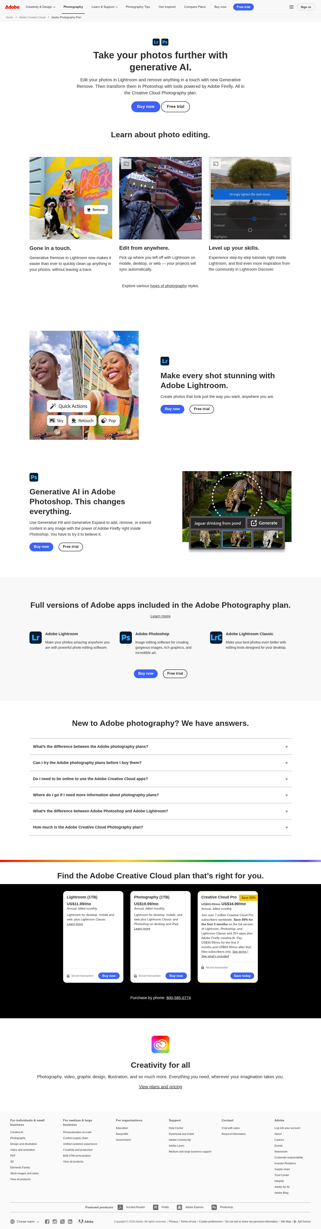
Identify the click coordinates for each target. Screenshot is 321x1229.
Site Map (286, 1221)
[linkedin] (70, 1221)
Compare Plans (195, 6)
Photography (18, 1138)
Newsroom (280, 1151)
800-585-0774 (178, 998)
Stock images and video (24, 1173)
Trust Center (281, 1175)
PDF (13, 1155)
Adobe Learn (176, 1145)
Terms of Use (188, 1221)
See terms (239, 951)
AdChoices (304, 1221)
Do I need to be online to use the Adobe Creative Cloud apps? (90, 779)
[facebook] (47, 1221)
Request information (234, 1134)
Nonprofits (122, 1134)
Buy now (220, 6)
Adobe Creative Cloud (32, 17)
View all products (20, 1179)
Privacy (173, 1221)
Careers (279, 1139)
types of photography (168, 286)
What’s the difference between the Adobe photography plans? (90, 746)
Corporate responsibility (288, 1157)
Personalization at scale (77, 1132)
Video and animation (22, 1149)
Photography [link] (73, 6)
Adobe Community (180, 1139)
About (277, 1134)
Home (9, 17)
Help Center (176, 1128)
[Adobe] (12, 7)
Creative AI (16, 1132)
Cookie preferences (211, 1221)
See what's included (215, 956)
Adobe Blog (281, 1192)
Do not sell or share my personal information (251, 1221)
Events (278, 1145)
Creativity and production (78, 1149)
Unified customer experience (80, 1144)
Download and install (181, 1134)
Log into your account (287, 1128)
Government (123, 1139)
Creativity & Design (39, 6)
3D (12, 1161)
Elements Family (20, 1167)
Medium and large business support (189, 1151)
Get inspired (167, 6)
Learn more (160, 616)
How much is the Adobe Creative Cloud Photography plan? (88, 827)
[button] (291, 6)
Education (122, 1128)
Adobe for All (282, 1186)
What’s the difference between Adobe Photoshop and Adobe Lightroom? (100, 811)
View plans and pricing (160, 1086)
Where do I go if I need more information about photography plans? (96, 795)
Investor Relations (285, 1163)
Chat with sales (231, 1128)
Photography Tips (138, 6)
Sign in (306, 7)
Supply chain (282, 1169)
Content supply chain (75, 1138)
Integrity (279, 1181)
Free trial (175, 106)
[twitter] (62, 1221)
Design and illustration (23, 1144)
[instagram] (55, 1221)
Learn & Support (103, 6)
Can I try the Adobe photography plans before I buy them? (87, 762)
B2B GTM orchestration (77, 1155)
